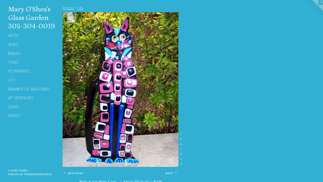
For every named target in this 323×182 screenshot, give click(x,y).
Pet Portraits (19, 71)
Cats (12, 80)
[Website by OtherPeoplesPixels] (313, 10)
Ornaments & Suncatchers (29, 89)
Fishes (13, 62)
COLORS (13, 106)
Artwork (68, 8)
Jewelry (14, 53)
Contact (14, 115)
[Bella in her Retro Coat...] (120, 89)
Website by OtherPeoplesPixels (30, 174)
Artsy (13, 35)
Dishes (13, 44)
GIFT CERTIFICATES (20, 98)
